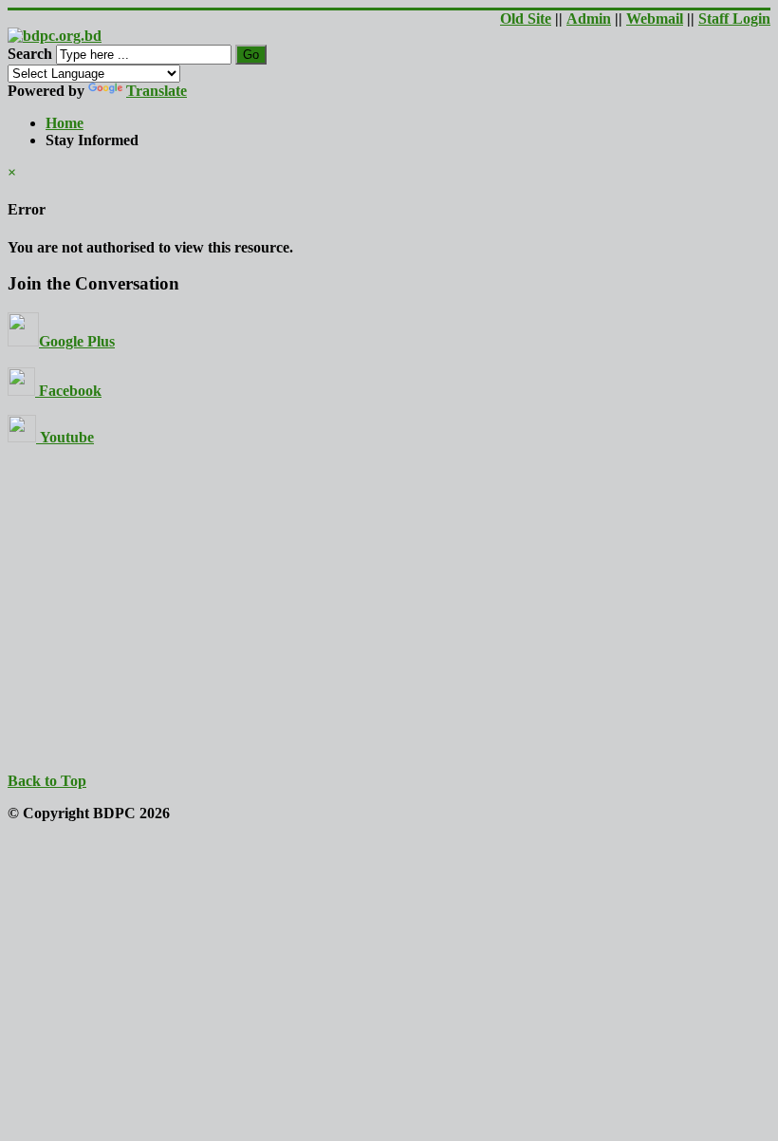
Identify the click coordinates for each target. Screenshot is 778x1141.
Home (64, 123)
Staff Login (734, 18)
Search (30, 54)
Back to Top (47, 781)
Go (251, 54)
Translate (156, 91)
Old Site (525, 18)
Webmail (654, 18)
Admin (588, 18)
